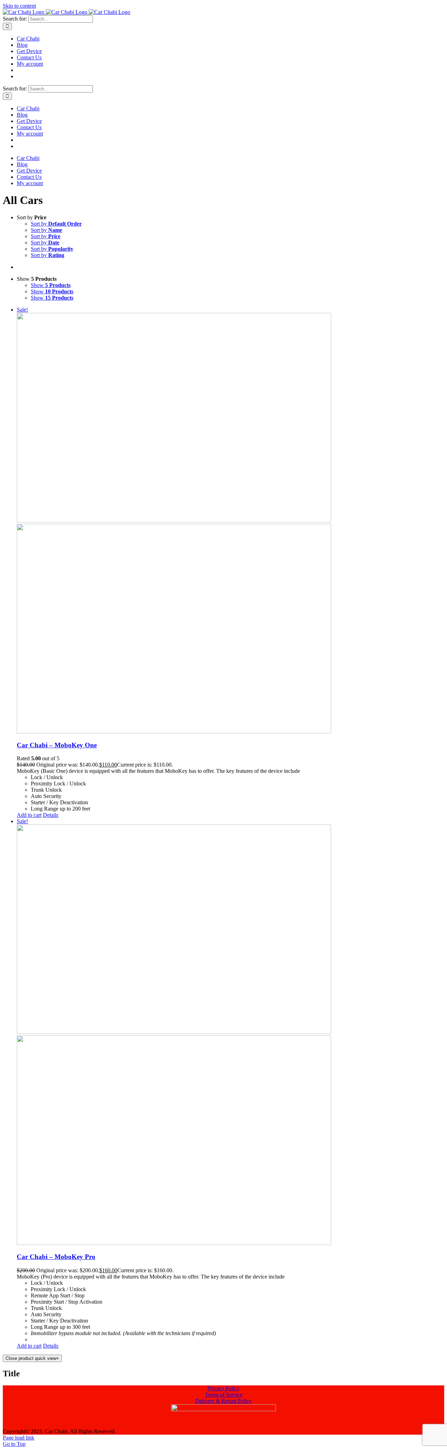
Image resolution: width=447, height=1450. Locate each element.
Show (51, 285)
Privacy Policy (223, 1388)
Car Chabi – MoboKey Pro (56, 1256)
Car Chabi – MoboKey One (57, 745)
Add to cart (29, 815)
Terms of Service (223, 1395)
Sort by (56, 224)
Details (50, 815)
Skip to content (19, 6)
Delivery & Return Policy (223, 1401)
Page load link (18, 1438)
